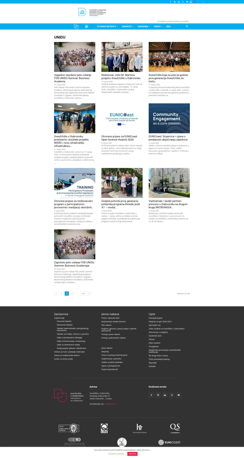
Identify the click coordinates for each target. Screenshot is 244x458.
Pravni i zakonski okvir (110, 318)
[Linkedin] (179, 2)
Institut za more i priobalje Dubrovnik (69, 352)
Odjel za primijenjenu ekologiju (69, 337)
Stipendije (153, 362)
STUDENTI (161, 21)
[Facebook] (170, 2)
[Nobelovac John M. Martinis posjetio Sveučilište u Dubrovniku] (122, 57)
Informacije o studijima (158, 332)
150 (83, 293)
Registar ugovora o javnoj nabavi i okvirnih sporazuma (118, 329)
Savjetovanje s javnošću (111, 358)
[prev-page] (56, 293)
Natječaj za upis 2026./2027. (160, 321)
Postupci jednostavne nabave (113, 338)
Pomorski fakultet (64, 321)
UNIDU (77, 26)
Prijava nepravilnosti (109, 369)
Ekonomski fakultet (65, 325)
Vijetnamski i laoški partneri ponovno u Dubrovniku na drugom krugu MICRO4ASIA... (168, 204)
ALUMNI (185, 21)
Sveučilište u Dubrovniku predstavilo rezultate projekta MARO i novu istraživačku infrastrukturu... (71, 141)
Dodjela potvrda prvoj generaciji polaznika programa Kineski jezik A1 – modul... (120, 204)
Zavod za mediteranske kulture (67, 355)
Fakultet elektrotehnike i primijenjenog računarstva (72, 329)
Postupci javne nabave (110, 334)
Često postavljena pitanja (159, 359)
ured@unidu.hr (110, 404)
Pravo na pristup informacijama (114, 355)
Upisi (152, 314)
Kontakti (152, 366)
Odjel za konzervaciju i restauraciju (71, 341)
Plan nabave (106, 325)
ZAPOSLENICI (174, 21)
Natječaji (105, 351)
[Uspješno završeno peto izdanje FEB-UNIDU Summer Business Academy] (74, 57)
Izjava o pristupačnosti (110, 366)
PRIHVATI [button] (132, 454)
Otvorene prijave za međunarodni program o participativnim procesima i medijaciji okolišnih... (74, 204)
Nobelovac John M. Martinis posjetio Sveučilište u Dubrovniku (120, 76)
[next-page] (89, 293)
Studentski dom (155, 336)
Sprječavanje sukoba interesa (113, 321)
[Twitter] (183, 2)
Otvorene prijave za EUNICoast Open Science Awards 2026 (119, 138)
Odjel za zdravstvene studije (68, 344)
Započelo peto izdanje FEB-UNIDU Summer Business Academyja (74, 264)
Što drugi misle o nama (158, 355)
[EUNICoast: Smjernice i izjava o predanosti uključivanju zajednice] (169, 118)
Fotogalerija (154, 346)
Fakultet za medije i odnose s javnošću (73, 334)
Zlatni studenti (154, 343)
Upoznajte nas (155, 325)
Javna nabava (110, 314)
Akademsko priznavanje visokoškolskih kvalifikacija (165, 351)
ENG (168, 26)
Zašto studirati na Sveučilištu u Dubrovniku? (166, 328)
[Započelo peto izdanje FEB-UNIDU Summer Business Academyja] (74, 244)
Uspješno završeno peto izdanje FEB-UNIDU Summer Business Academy (72, 78)
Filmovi (152, 339)
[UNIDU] (122, 12)
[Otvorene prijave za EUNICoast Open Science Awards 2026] (122, 118)
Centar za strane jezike (63, 359)
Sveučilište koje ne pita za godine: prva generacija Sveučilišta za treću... (168, 78)
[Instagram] (175, 2)
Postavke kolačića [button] (116, 454)
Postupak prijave (155, 318)
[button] (187, 26)
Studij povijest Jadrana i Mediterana (71, 348)
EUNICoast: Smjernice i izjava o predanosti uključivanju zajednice (168, 138)
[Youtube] (187, 2)
